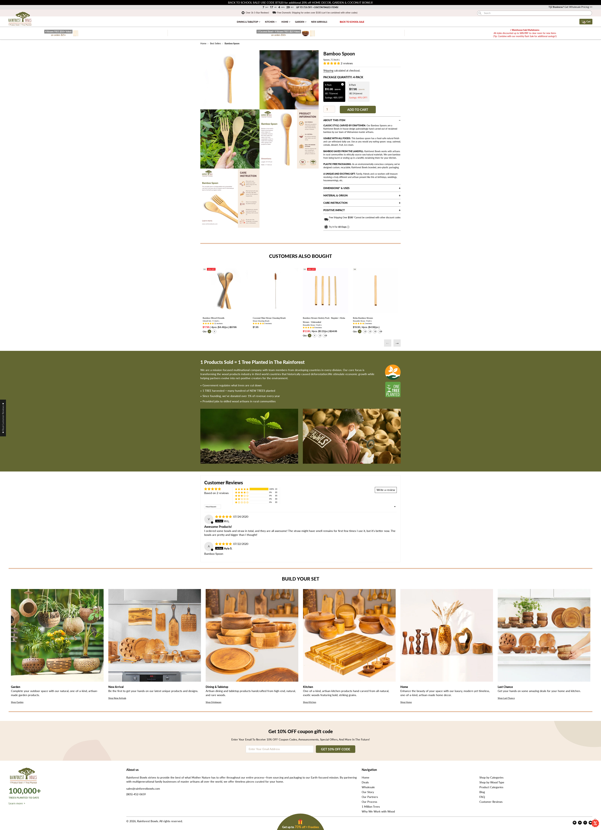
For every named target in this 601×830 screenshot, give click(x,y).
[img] (224, 516)
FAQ (482, 797)
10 (365, 331)
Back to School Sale (352, 21)
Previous (387, 343)
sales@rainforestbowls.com (143, 788)
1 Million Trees (371, 806)
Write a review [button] (386, 490)
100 (325, 335)
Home (285, 21)
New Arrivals (319, 21)
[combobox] (534, 13)
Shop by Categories (491, 777)
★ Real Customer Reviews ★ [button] (2, 418)
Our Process (369, 801)
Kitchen (270, 21)
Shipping (328, 70)
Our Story (368, 792)
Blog (482, 792)
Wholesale (368, 787)
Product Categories (491, 787)
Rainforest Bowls (147, 821)
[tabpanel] (229, 79)
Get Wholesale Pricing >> (572, 6)
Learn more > (17, 803)
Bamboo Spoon (231, 43)
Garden (300, 21)
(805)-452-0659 (136, 794)
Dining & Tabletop (248, 21)
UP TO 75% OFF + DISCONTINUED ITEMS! (317, 7)
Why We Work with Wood (378, 811)
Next (397, 343)
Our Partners (370, 797)
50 (375, 331)
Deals (365, 782)
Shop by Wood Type (491, 782)
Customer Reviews (491, 801)
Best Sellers (215, 43)
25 (320, 335)
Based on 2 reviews (216, 493)
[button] (332, 63)
